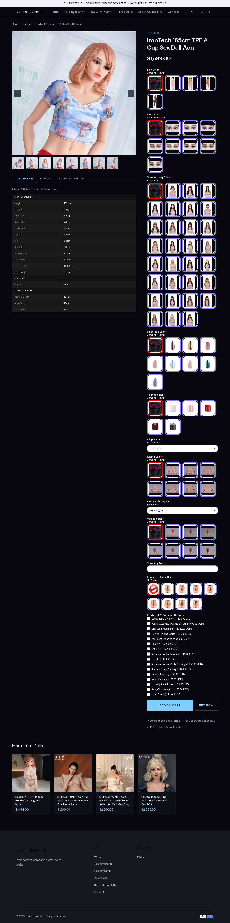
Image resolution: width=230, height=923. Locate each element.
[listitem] (18, 163)
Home (55, 12)
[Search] (192, 12)
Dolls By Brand (73, 12)
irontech (27, 24)
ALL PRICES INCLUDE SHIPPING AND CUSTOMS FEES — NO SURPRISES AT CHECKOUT (115, 3)
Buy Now (206, 705)
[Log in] (202, 12)
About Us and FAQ (150, 12)
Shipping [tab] (46, 178)
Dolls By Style (100, 12)
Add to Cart (170, 705)
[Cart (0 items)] (211, 12)
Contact (173, 12)
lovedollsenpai (29, 12)
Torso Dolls (125, 12)
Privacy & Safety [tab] (71, 178)
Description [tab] (24, 178)
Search (141, 856)
